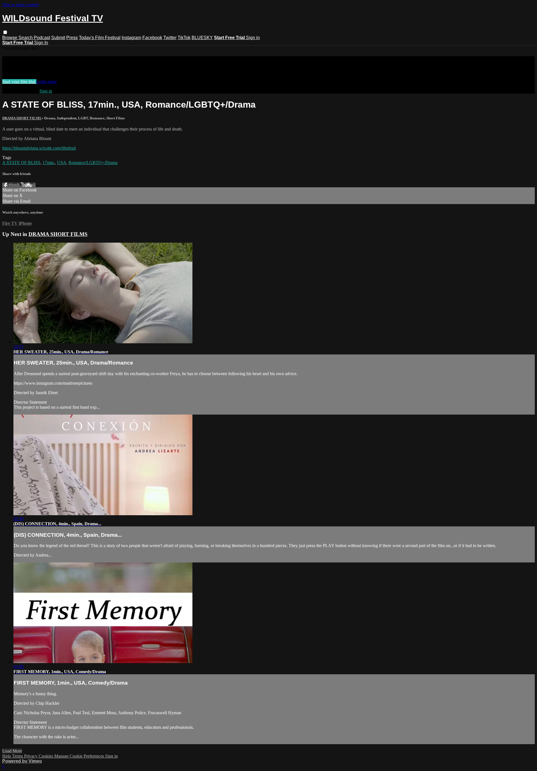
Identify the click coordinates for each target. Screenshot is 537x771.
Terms (18, 756)
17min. (49, 162)
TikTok (184, 37)
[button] (5, 32)
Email (30, 184)
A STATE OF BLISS (21, 162)
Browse (10, 37)
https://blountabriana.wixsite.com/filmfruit (39, 148)
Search (26, 37)
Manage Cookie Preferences (79, 756)
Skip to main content (20, 4)
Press (72, 37)
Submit (58, 37)
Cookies (46, 756)
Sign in (253, 37)
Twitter (169, 37)
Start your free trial (19, 81)
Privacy (31, 756)
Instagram (131, 37)
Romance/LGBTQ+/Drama (93, 162)
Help (7, 756)
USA (61, 162)
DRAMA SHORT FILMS (22, 118)
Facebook (152, 37)
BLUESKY (202, 37)
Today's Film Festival (100, 37)
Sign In (41, 42)
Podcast (42, 37)
